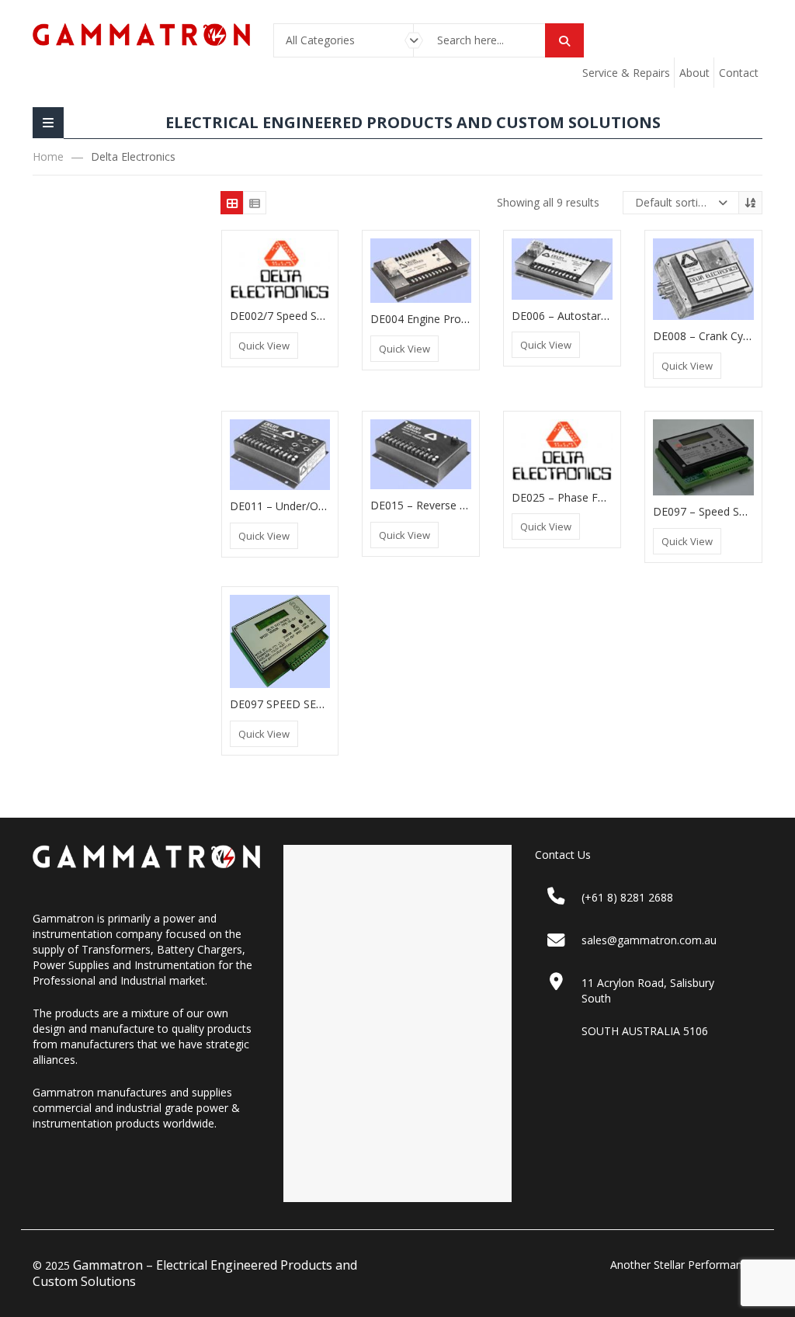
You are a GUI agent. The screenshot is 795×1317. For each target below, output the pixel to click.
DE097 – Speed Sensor (710, 511)
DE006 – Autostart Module (579, 315)
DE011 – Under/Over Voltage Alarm (319, 506)
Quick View (264, 346)
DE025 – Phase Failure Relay (583, 497)
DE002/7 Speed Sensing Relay (305, 315)
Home (48, 156)
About (694, 72)
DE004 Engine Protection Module (453, 318)
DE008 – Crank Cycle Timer (721, 335)
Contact (739, 72)
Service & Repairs (626, 72)
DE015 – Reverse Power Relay (446, 505)
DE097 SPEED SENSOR (288, 704)
